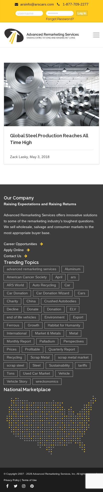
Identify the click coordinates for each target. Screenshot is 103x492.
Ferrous (13, 325)
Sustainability (59, 365)
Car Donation (17, 293)
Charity (12, 301)
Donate (32, 309)
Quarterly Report (61, 349)
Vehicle (64, 373)
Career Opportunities (22, 244)
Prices (11, 349)
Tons (10, 373)
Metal (73, 333)
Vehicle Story (17, 381)
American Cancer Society (27, 277)
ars (73, 277)
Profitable (32, 349)
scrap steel (15, 365)
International (16, 333)
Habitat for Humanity (64, 325)
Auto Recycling (44, 285)
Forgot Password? (60, 19)
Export (78, 317)
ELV (73, 309)
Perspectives (74, 341)
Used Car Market (36, 373)
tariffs (82, 365)
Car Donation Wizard (52, 293)
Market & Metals (48, 333)
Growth (33, 325)
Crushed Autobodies (60, 301)
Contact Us (14, 256)
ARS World (15, 285)
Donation (54, 309)
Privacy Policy (12, 480)
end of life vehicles (21, 317)
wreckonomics (47, 381)
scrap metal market (73, 357)
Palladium (47, 341)
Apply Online (15, 250)
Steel (36, 365)
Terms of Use (29, 480)
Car (67, 285)
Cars (81, 293)
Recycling (14, 357)
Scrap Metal (40, 357)
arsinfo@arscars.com (37, 4)
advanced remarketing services (31, 269)
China (31, 301)
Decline (12, 309)
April (58, 277)
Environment (54, 317)
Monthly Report (19, 341)
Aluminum (72, 269)
